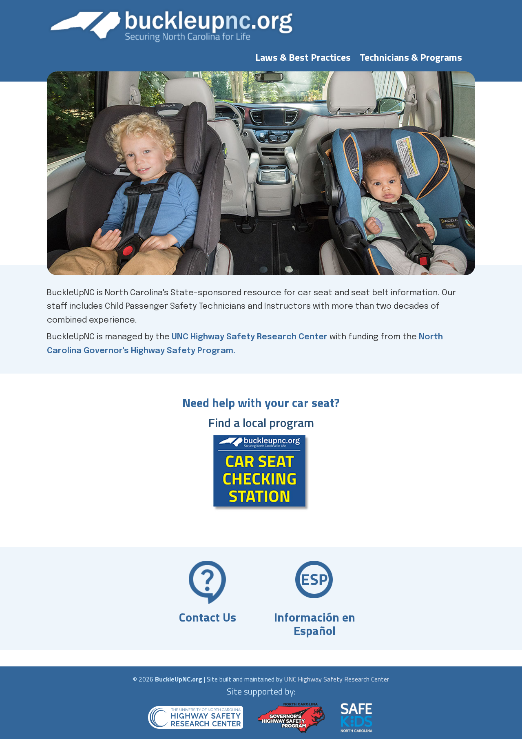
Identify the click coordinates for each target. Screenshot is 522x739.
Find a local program (261, 422)
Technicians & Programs (411, 55)
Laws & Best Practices (303, 55)
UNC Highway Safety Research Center (249, 337)
